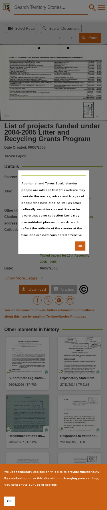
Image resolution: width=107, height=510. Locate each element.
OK (80, 246)
